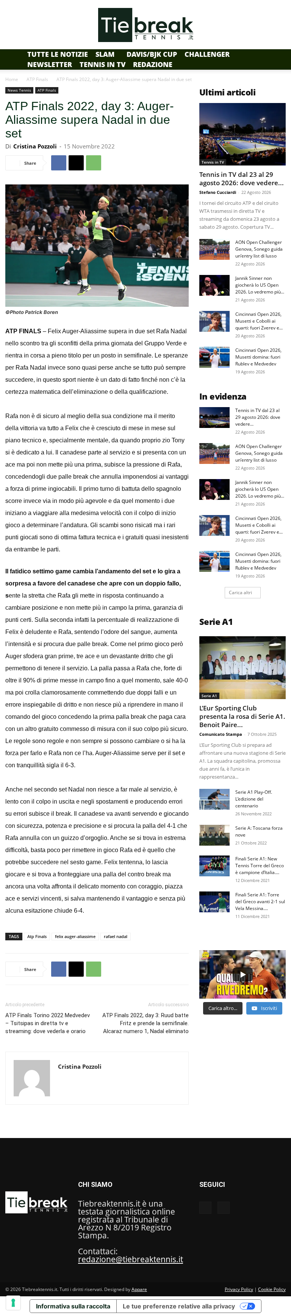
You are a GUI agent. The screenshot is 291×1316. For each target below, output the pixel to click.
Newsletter (49, 64)
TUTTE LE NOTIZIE (57, 54)
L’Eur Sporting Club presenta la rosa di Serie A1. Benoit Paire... (242, 716)
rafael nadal (115, 936)
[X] (76, 162)
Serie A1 (209, 695)
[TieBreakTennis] (145, 25)
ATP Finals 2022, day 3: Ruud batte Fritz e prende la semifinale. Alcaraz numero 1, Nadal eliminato (145, 1023)
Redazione (152, 64)
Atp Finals (37, 936)
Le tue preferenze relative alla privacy (179, 1306)
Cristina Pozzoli (35, 146)
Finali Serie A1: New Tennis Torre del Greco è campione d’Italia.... (259, 865)
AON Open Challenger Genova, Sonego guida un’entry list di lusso (259, 249)
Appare (139, 1289)
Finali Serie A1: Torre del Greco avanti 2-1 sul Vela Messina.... (260, 901)
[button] (277, 53)
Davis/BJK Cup (152, 54)
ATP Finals (37, 79)
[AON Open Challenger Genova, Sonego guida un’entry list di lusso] (214, 249)
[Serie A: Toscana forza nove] (214, 835)
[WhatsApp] (93, 162)
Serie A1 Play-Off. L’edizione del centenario (253, 799)
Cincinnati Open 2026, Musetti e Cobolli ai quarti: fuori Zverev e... (259, 321)
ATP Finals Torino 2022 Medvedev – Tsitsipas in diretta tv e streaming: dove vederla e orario (47, 1023)
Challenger (207, 54)
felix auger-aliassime (75, 936)
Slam (104, 54)
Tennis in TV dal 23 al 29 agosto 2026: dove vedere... (241, 178)
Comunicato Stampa (220, 734)
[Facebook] (58, 162)
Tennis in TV (102, 64)
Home (11, 79)
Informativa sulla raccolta (73, 1306)
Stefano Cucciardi (217, 192)
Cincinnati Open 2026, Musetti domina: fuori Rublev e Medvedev (258, 357)
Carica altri (240, 592)
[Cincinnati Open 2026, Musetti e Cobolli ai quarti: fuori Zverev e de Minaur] (214, 321)
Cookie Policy (272, 1289)
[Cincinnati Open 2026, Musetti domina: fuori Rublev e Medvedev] (214, 357)
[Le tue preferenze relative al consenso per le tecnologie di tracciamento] (13, 1303)
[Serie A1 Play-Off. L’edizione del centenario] (214, 799)
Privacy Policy (239, 1289)
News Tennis (19, 90)
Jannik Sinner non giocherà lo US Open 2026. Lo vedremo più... (259, 285)
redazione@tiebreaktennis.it (130, 1259)
